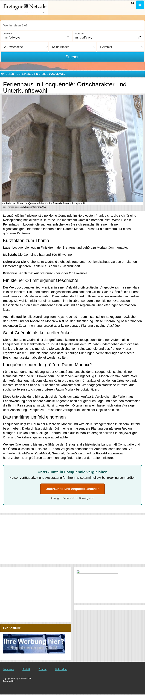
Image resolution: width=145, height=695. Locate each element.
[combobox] (72, 25)
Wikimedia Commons (32, 207)
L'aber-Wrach (75, 453)
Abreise (79, 33)
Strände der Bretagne (63, 444)
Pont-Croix (25, 453)
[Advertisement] (72, 539)
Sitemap (43, 669)
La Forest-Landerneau (107, 453)
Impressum (8, 669)
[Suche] (132, 3)
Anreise (7, 33)
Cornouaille (126, 444)
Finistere (40, 74)
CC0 (44, 207)
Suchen (72, 56)
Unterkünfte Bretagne (16, 74)
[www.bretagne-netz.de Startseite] (25, 7)
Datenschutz (61, 669)
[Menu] (140, 5)
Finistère (41, 449)
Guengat (58, 453)
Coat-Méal (42, 453)
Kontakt (26, 669)
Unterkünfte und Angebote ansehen (72, 489)
